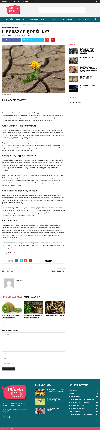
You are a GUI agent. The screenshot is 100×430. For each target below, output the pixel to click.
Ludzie (18, 19)
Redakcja (8, 35)
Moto (43, 19)
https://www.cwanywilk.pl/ (21, 253)
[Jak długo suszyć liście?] (55, 307)
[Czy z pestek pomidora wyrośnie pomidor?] (12, 307)
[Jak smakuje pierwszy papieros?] (73, 88)
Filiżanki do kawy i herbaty (79, 403)
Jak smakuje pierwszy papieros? (88, 86)
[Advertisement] (62, 10)
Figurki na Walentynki (77, 409)
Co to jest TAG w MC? (56, 271)
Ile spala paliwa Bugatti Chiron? (86, 77)
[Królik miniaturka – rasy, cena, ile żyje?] (40, 401)
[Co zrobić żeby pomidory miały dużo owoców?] (33, 307)
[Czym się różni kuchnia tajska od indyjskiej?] (40, 392)
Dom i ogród (8, 19)
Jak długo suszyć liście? (54, 316)
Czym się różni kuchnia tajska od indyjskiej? (55, 390)
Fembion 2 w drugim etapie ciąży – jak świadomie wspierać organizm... (87, 51)
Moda (25, 19)
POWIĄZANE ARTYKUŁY (12, 297)
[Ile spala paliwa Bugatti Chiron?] (73, 79)
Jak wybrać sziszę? (87, 58)
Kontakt (31, 1)
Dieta (62, 19)
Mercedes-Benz (74, 397)
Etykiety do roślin (14, 27)
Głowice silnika (74, 412)
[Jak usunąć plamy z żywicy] (40, 411)
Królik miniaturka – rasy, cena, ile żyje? (54, 400)
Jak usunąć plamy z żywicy (54, 409)
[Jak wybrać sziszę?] (73, 60)
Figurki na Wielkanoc (76, 406)
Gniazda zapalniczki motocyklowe (82, 400)
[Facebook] (93, 1)
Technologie (52, 19)
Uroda (69, 19)
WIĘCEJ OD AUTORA (32, 297)
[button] (95, 19)
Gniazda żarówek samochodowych (82, 415)
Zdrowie (78, 19)
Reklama (25, 1)
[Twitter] (96, 1)
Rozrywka (34, 19)
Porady (86, 19)
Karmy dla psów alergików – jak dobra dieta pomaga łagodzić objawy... (88, 69)
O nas (19, 1)
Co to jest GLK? (8, 271)
